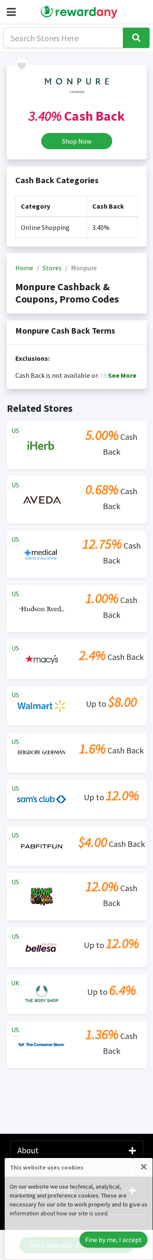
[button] (13, 11)
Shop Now (76, 141)
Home (24, 267)
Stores (52, 267)
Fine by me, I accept (113, 1239)
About (28, 1150)
